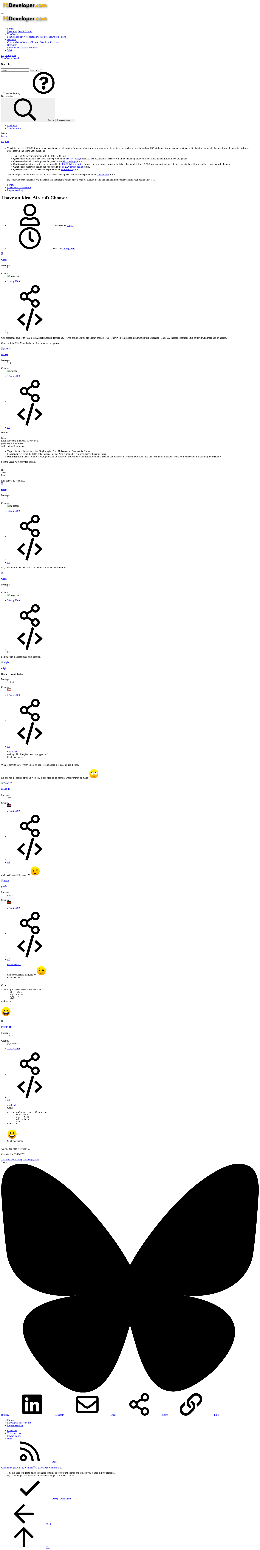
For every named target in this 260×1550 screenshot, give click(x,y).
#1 (8, 332)
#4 (8, 651)
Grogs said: (12, 751)
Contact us (12, 1430)
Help (9, 1438)
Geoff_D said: (14, 964)
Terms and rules (14, 1433)
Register (5, 141)
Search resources (29, 47)
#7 (8, 959)
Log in (4, 136)
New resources (41, 37)
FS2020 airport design (72, 164)
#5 (8, 746)
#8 (8, 1100)
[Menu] (2, 13)
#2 (8, 427)
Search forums (25, 31)
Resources (12, 45)
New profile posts (57, 37)
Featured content (15, 37)
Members (11, 39)
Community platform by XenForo (31, 1467)
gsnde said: (12, 1105)
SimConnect (67, 169)
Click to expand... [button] (15, 757)
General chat (103, 174)
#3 (8, 562)
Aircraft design (69, 161)
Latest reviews (14, 47)
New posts (12, 31)
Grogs (70, 225)
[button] (43, 93)
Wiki (9, 50)
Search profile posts (49, 42)
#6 (8, 862)
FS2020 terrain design (72, 166)
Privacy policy (14, 1436)
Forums (10, 28)
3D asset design (73, 158)
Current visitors (14, 42)
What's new (12, 34)
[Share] (29, 307)
